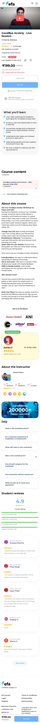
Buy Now (20, 85)
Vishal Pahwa (18, 372)
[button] (36, 184)
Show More (20, 663)
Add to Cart (20, 78)
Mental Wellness (10, 40)
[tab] (20, 184)
